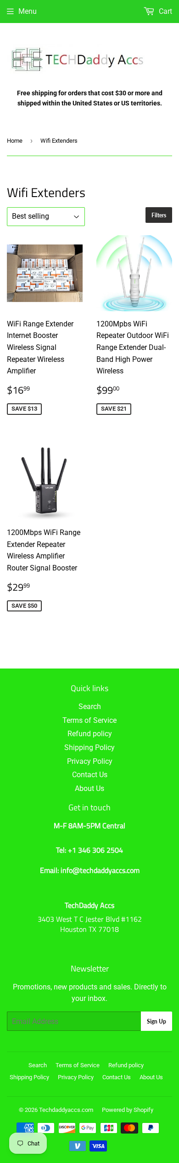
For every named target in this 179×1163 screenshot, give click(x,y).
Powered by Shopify (127, 1109)
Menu (27, 11)
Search (89, 706)
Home (14, 140)
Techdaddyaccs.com (66, 1109)
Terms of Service (89, 720)
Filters (158, 215)
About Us (89, 788)
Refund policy (89, 733)
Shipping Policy (89, 747)
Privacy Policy (89, 761)
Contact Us (89, 774)
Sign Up (156, 1021)
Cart (164, 11)
